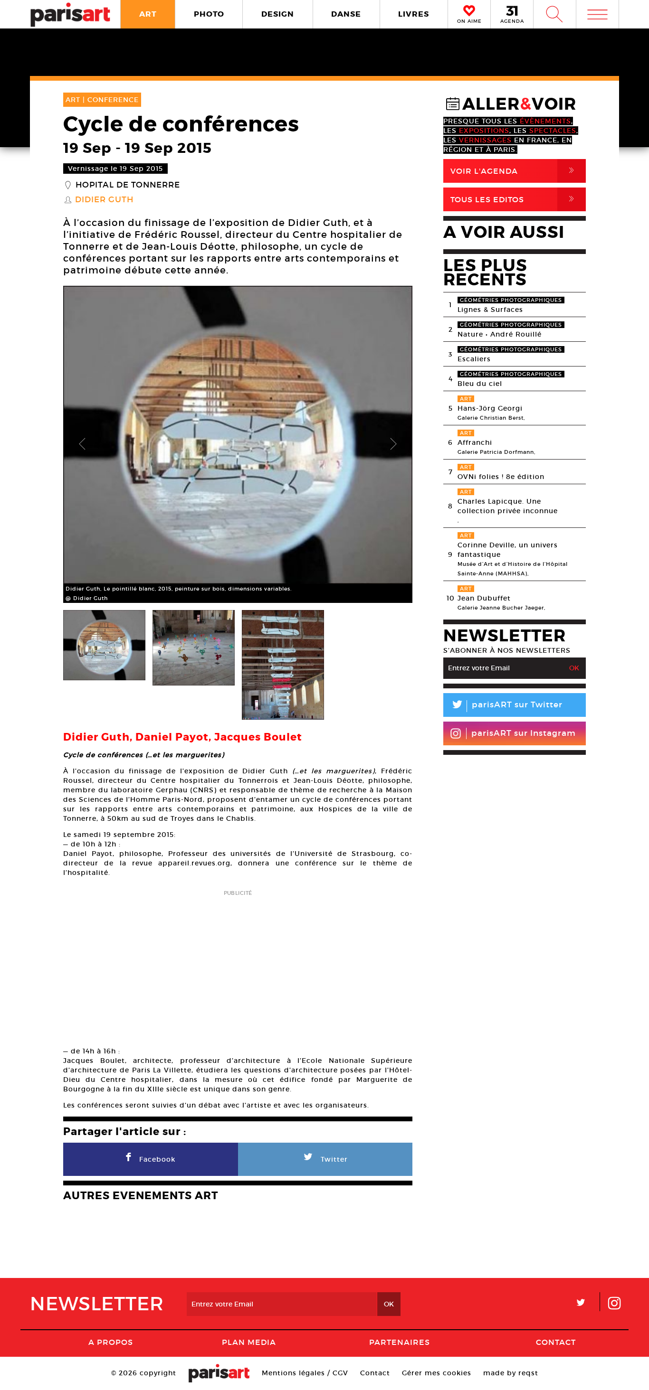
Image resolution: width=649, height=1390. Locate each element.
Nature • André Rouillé (500, 334)
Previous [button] (82, 444)
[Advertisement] (237, 965)
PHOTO (209, 14)
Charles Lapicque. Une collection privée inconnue (508, 506)
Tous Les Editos (514, 199)
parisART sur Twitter (506, 706)
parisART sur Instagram (523, 733)
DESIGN (277, 14)
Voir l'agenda (514, 170)
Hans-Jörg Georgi (490, 408)
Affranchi (475, 442)
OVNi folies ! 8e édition (501, 476)
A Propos (110, 1342)
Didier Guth (104, 200)
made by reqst (510, 1373)
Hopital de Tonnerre (128, 185)
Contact (556, 1342)
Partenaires (399, 1342)
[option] (237, 444)
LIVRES (413, 14)
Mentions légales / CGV (305, 1373)
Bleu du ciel (480, 383)
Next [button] (393, 444)
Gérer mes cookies (436, 1373)
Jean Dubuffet (484, 598)
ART (148, 14)
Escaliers (474, 359)
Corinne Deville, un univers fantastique (508, 550)
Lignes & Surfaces (490, 309)
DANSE (346, 14)
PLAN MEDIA (249, 1342)
